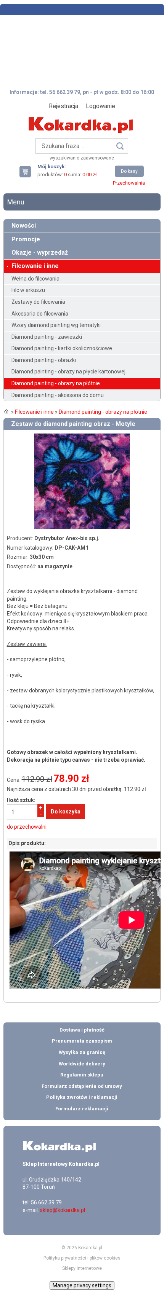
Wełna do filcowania (35, 279)
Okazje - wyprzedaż (39, 252)
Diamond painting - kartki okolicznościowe (61, 348)
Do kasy (129, 171)
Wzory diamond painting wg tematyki (56, 325)
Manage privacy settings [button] (82, 1285)
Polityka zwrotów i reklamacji (81, 1097)
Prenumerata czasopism (82, 1041)
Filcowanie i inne (35, 265)
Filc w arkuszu (28, 290)
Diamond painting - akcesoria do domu (57, 395)
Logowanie (100, 106)
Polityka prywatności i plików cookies (82, 1258)
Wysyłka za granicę (82, 1052)
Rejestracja (63, 106)
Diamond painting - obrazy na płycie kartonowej (68, 371)
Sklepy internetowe (82, 1268)
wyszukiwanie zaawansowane (82, 158)
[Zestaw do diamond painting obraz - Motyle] (82, 437)
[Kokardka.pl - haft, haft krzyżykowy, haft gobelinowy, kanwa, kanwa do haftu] (82, 119)
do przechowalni (27, 827)
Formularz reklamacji (81, 1108)
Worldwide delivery (82, 1064)
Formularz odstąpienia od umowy (82, 1086)
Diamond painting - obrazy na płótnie (55, 383)
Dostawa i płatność (82, 1030)
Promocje (25, 239)
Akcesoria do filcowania (39, 314)
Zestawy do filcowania (38, 302)
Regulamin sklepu (81, 1075)
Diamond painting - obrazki (43, 360)
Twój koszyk (28, 171)
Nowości (23, 225)
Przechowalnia (129, 183)
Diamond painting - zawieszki (46, 337)
